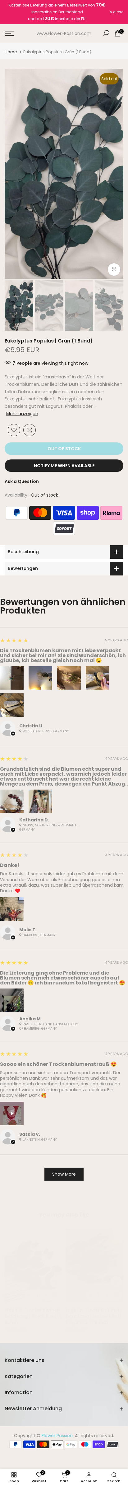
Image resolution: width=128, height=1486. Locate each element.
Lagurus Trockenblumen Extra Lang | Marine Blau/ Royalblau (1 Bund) (93, 1316)
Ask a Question (22, 481)
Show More (64, 1174)
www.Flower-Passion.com (64, 33)
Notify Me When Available (64, 466)
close (117, 12)
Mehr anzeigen (22, 413)
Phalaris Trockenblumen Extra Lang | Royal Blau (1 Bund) (33, 1316)
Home (11, 52)
